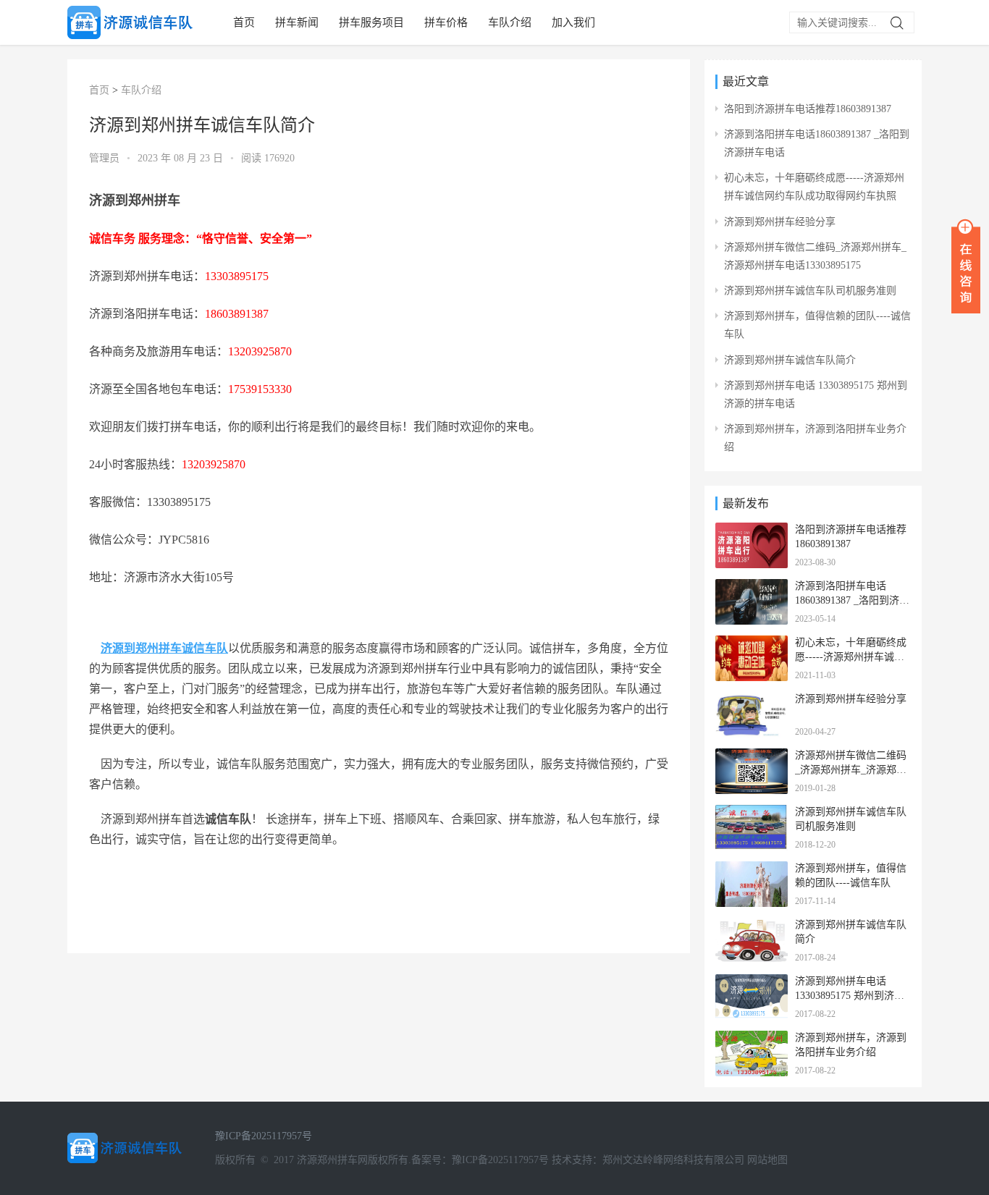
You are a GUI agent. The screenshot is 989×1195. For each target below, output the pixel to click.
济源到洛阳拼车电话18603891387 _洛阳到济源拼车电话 (852, 600)
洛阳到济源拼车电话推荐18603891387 (807, 109)
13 (234, 351)
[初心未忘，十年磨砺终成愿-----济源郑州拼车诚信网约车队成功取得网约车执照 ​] (751, 644)
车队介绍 (509, 22)
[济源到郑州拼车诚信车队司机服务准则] (751, 813)
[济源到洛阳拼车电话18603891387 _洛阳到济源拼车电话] (751, 588)
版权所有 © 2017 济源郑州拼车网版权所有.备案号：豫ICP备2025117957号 (382, 1159)
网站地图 (767, 1159)
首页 (244, 22)
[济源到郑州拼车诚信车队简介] (751, 926)
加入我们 (573, 22)
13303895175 (237, 276)
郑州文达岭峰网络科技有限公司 (673, 1159)
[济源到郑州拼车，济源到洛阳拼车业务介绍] (751, 1039)
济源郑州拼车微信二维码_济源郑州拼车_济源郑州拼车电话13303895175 (850, 769)
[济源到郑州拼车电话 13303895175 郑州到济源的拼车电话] (751, 983)
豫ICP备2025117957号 (263, 1136)
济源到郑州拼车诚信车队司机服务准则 (810, 290)
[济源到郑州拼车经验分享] (751, 701)
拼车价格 (446, 22)
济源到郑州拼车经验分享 (780, 221)
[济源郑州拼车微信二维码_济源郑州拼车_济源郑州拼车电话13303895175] (751, 757)
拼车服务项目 (371, 22)
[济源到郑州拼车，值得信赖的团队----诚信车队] (751, 870)
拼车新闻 (297, 22)
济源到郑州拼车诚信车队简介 (790, 360)
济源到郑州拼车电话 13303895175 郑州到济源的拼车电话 (849, 995)
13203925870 (213, 464)
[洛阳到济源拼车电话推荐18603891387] (751, 531)
